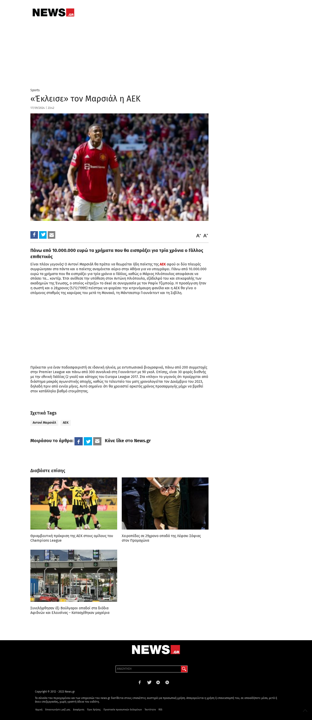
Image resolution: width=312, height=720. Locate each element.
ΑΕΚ (163, 264)
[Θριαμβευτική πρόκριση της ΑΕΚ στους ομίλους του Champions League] (73, 503)
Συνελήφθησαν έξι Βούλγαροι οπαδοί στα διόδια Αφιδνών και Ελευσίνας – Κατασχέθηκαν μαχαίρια (69, 610)
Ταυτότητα (150, 709)
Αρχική (38, 709)
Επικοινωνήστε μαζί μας (57, 709)
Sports (35, 90)
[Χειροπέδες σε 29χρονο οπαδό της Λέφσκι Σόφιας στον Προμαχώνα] (165, 503)
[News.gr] (53, 12)
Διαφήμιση (78, 709)
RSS (160, 709)
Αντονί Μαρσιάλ (44, 423)
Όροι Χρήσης (94, 709)
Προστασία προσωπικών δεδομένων (122, 709)
